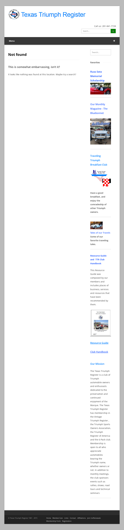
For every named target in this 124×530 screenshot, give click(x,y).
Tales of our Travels (100, 232)
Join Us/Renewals (94, 518)
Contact (73, 518)
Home (48, 518)
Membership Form (53, 521)
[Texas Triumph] (47, 14)
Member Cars (57, 518)
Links (66, 518)
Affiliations (81, 518)
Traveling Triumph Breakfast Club (98, 160)
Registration (67, 521)
